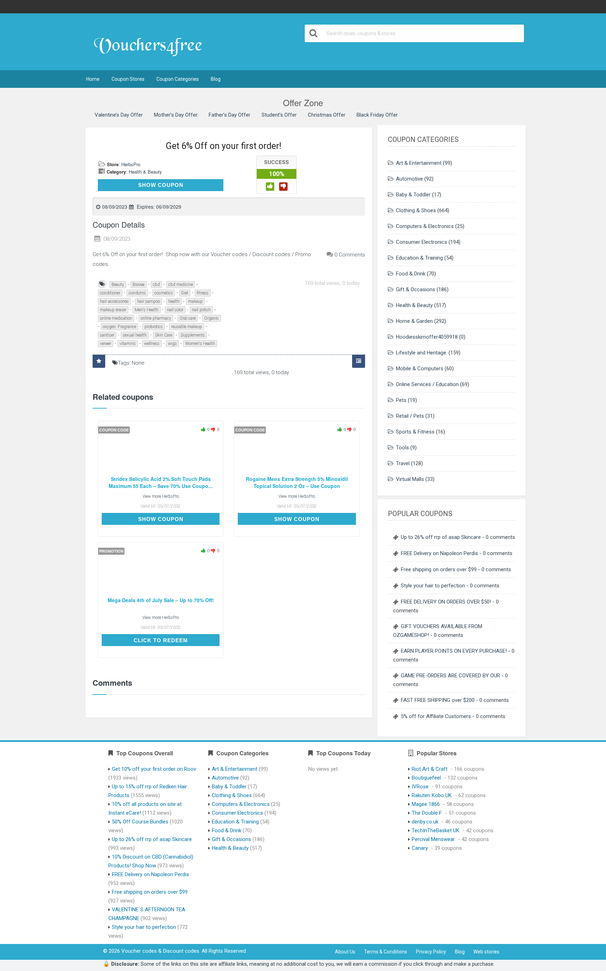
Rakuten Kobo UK (432, 795)
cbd (156, 284)
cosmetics (163, 293)
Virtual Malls (410, 479)
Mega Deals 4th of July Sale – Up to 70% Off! (161, 600)
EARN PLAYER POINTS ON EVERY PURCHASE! (454, 651)
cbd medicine (180, 284)
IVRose (420, 786)
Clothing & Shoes (416, 210)
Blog (216, 79)
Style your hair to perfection (433, 585)
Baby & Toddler (413, 194)
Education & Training (419, 258)
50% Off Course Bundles (140, 822)
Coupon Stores (128, 79)
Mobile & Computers (419, 368)
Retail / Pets (410, 416)
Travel (403, 463)
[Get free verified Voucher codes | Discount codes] (151, 42)
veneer (105, 343)
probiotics (153, 326)
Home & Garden (414, 321)
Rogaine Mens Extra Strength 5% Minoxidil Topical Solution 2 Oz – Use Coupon (297, 482)
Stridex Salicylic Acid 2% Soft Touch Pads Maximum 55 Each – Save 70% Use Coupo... (161, 482)
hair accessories (114, 301)
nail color (175, 309)
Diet (184, 293)
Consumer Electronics (421, 242)
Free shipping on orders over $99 (439, 569)
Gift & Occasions (415, 289)
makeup (195, 301)
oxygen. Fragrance (119, 326)
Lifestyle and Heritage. (421, 353)
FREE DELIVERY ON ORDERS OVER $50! (446, 602)
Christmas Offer (326, 115)
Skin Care (163, 335)
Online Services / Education (427, 384)
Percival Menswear (433, 839)
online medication (116, 318)
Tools (402, 447)
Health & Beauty (145, 171)
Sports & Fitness (415, 432)
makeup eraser (113, 309)
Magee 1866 (426, 804)
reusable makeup (186, 326)
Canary (420, 848)
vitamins (128, 343)
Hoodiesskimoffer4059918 (427, 337)
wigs (172, 343)
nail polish (201, 309)
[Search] (314, 33)
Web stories (486, 951)
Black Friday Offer (377, 115)
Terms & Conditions (385, 951)
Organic (211, 318)
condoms (137, 293)
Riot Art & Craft (429, 769)
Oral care (188, 318)
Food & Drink (410, 274)
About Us (345, 951)
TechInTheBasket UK (435, 830)
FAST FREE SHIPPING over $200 (437, 700)
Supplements (193, 335)
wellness (152, 343)
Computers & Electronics (425, 226)
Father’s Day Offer (229, 115)
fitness (203, 293)
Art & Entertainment (419, 163)
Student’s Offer (279, 115)
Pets (401, 400)
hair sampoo (148, 301)
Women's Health (200, 343)
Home (93, 79)
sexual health (135, 335)
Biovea (138, 284)
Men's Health (147, 309)
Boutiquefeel (426, 778)
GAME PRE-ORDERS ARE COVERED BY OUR (450, 675)
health (174, 301)
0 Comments (350, 255)
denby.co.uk (425, 822)
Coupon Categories (177, 79)
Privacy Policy (431, 951)
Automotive (409, 179)
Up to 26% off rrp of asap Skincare (441, 537)
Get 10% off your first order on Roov (154, 769)
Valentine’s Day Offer (119, 115)
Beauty (118, 284)
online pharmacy (156, 318)
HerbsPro (130, 164)
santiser (107, 335)
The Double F (427, 813)
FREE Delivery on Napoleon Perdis (439, 553)
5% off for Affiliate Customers (436, 716)
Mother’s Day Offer (175, 115)
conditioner (110, 293)
